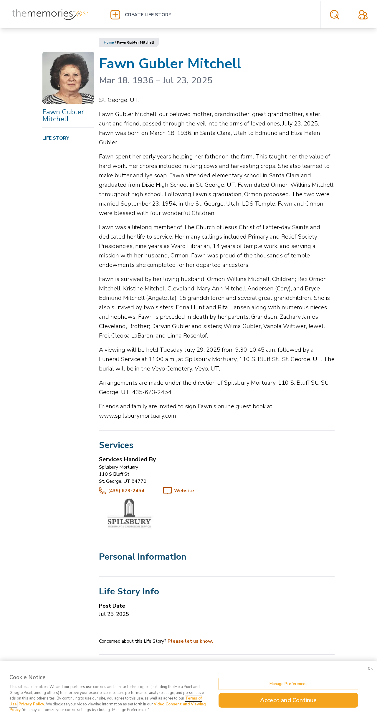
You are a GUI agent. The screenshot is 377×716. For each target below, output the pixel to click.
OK (370, 669)
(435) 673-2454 (126, 490)
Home (109, 42)
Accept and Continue (288, 700)
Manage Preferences (288, 683)
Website (184, 490)
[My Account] (363, 14)
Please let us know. (190, 641)
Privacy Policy (31, 704)
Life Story (55, 138)
